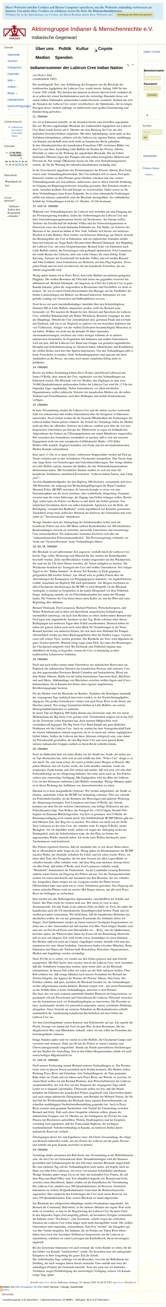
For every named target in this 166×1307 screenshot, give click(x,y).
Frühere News (150, 168)
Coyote (105, 48)
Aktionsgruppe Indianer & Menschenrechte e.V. (92, 29)
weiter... (149, 174)
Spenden (64, 57)
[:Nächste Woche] (21, 158)
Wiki (10, 80)
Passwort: (151, 84)
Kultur (82, 48)
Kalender (13, 74)
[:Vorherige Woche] (7, 153)
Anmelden (152, 95)
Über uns (45, 48)
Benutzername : (152, 72)
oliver (46, 1282)
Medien (43, 57)
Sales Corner (151, 51)
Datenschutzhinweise (107, 10)
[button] (127, 64)
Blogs (11, 93)
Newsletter (150, 156)
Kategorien (14, 67)
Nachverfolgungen (15, 106)
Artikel (11, 86)
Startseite (13, 54)
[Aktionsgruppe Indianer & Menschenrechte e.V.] (13, 32)
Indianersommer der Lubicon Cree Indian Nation (76, 67)
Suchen (12, 61)
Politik (65, 48)
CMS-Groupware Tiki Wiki (29, 1287)
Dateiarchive (15, 99)
